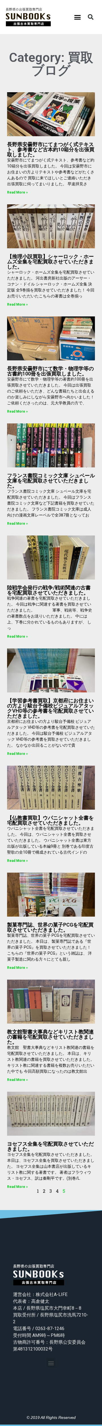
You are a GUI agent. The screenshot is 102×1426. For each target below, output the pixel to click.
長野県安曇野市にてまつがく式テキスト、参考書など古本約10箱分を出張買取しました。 (50, 149)
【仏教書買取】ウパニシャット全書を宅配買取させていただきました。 (50, 820)
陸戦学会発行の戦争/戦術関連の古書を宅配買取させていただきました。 (49, 590)
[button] (77, 17)
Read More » (17, 192)
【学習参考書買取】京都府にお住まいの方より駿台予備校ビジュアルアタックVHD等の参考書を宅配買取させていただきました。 (50, 708)
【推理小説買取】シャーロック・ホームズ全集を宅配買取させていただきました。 (50, 261)
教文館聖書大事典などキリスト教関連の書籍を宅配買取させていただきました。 (50, 1037)
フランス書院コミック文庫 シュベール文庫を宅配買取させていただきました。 (51, 480)
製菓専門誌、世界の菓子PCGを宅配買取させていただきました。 (50, 927)
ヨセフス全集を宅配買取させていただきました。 (50, 1146)
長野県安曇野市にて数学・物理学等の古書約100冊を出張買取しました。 (50, 371)
